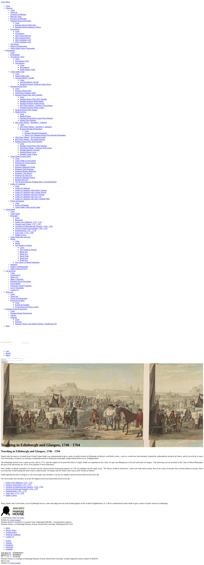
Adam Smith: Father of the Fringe (27, 207)
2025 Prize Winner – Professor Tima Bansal (36, 106)
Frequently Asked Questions (21, 286)
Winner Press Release (28, 120)
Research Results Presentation (31, 129)
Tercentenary (20, 63)
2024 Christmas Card (23, 42)
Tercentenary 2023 (17, 57)
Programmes (10, 50)
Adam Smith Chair (17, 72)
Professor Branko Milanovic (25, 171)
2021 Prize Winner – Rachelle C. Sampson (31, 123)
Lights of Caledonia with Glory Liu (28, 197)
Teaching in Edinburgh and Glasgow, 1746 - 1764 (34, 226)
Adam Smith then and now (20, 237)
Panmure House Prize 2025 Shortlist (28, 95)
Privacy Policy (11, 530)
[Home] (15, 347)
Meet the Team (15, 17)
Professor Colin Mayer (23, 173)
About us (9, 8)
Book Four (24, 258)
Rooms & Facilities (17, 301)
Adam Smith (10, 209)
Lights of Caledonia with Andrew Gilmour (31, 190)
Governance (14, 29)
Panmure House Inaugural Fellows (28, 27)
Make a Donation (16, 279)
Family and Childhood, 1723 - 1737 (28, 222)
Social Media (15, 284)
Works (12, 239)
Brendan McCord (21, 180)
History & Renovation (18, 46)
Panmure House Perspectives (16, 309)
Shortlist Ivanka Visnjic (28, 154)
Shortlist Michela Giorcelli (29, 150)
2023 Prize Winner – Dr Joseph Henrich (30, 139)
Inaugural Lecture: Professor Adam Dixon (35, 84)
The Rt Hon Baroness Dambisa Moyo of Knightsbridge (36, 182)
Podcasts (13, 317)
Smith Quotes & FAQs (18, 269)
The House (14, 44)
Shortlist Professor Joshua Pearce (32, 103)
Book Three (24, 256)
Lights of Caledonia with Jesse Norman (30, 195)
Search (4, 362)
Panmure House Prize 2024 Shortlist (28, 142)
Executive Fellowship (18, 19)
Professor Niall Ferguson (24, 169)
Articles (13, 315)
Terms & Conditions (13, 535)
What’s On (14, 277)
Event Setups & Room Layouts (26, 307)
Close (8, 6)
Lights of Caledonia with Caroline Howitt (30, 192)
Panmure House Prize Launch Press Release (36, 118)
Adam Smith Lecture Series (20, 156)
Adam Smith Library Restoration (22, 48)
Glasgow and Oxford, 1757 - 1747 (28, 224)
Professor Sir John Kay (23, 175)
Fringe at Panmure (17, 201)
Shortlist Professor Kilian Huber (32, 101)
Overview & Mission (18, 14)
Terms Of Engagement (18, 298)
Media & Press (20, 112)
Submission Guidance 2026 (25, 93)
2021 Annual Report (22, 38)
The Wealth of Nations (23, 245)
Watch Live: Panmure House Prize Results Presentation (45, 135)
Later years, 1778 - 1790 (24, 233)
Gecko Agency (15, 520)
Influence (13, 264)
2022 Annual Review (23, 36)
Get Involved (10, 271)
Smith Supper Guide (27, 70)
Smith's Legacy (21, 235)
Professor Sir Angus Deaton (25, 163)
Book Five (24, 260)
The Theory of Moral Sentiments (27, 262)
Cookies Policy (11, 532)
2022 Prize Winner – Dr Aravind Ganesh (30, 137)
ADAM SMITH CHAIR (24, 78)
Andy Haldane (20, 165)
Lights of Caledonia (17, 184)
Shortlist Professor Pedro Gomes (32, 108)
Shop (8, 326)
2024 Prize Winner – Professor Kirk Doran (36, 148)
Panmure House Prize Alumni (26, 110)
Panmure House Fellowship (20, 21)
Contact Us (14, 290)
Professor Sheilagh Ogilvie (25, 178)
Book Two (24, 254)
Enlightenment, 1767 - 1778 (25, 231)
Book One (24, 252)
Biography (14, 216)
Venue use (9, 292)
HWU (8, 528)
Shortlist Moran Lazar (28, 152)
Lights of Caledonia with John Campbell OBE (32, 199)
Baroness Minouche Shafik (25, 167)
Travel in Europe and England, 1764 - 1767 (31, 228)
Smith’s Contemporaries (19, 267)
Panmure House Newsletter (20, 281)
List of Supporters (17, 288)
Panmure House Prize (18, 86)
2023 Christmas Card (23, 40)
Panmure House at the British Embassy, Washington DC (36, 324)
